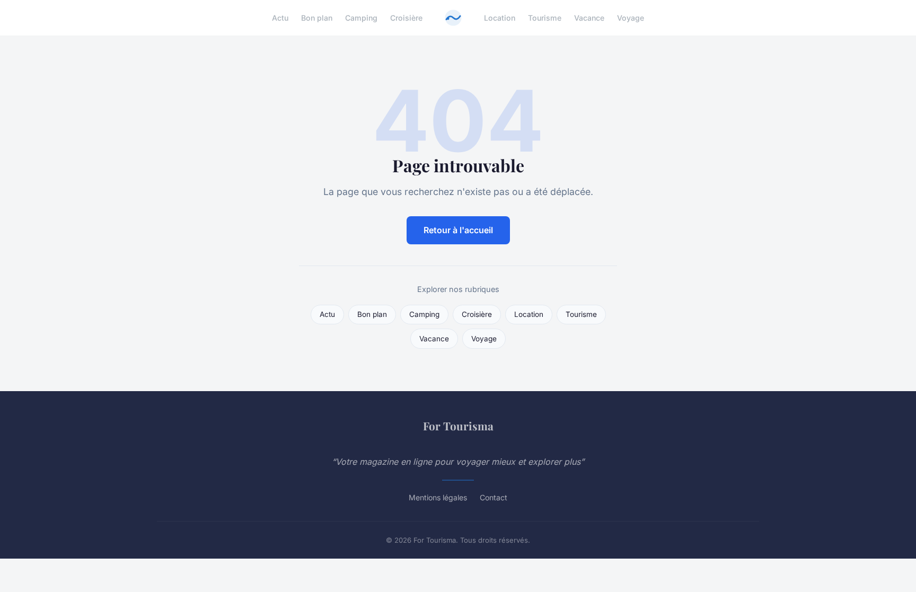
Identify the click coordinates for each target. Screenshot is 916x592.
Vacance (589, 17)
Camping (361, 17)
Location (499, 17)
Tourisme (544, 17)
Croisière (406, 17)
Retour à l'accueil (458, 230)
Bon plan (316, 17)
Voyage (630, 17)
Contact (493, 497)
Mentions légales (438, 497)
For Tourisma (458, 425)
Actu (280, 17)
